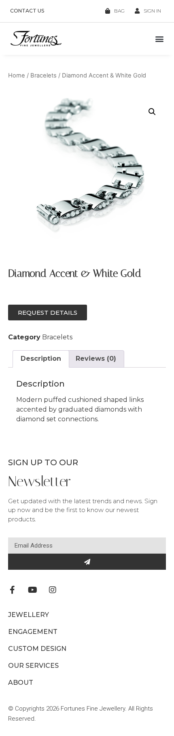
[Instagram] (53, 590)
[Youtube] (32, 590)
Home (16, 75)
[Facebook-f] (12, 590)
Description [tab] (41, 358)
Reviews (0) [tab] (96, 358)
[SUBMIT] (87, 562)
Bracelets (43, 75)
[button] (159, 39)
